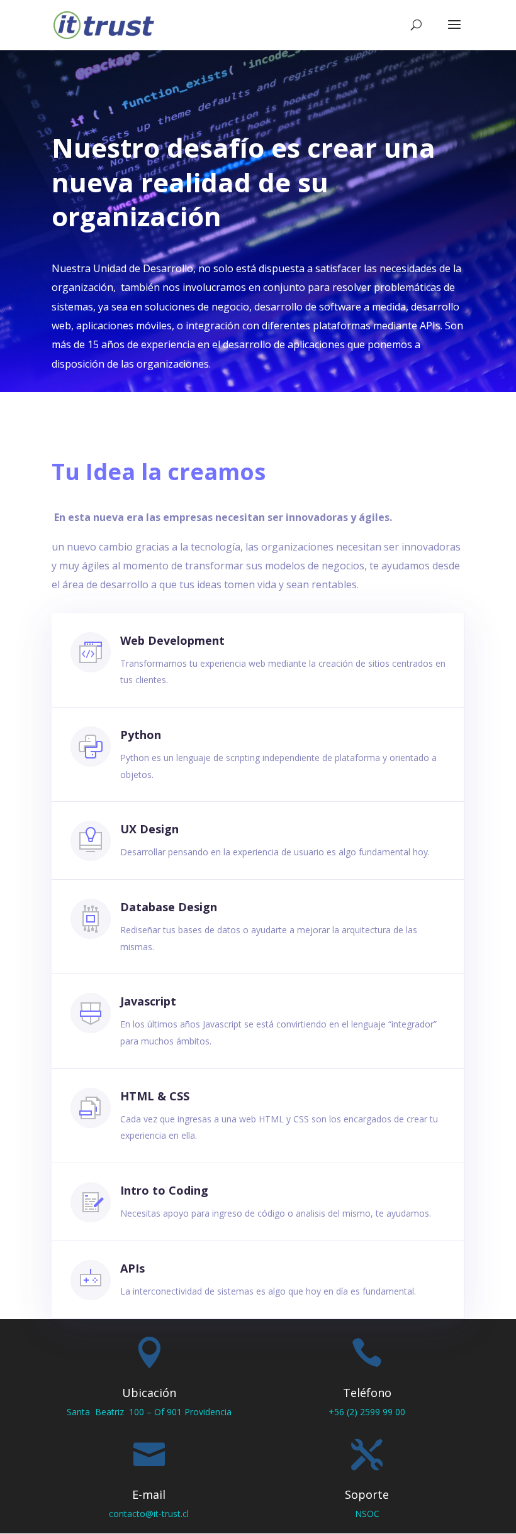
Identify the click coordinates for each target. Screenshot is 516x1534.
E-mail (148, 1494)
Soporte (367, 1494)
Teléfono (367, 1392)
